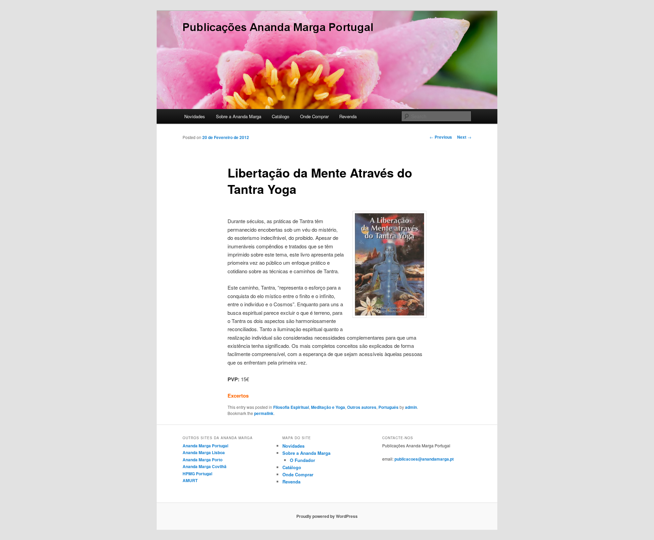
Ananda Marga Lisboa (204, 452)
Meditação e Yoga (328, 407)
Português (388, 407)
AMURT (190, 480)
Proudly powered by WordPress (327, 516)
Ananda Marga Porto (202, 460)
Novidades (194, 116)
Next (464, 137)
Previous (441, 137)
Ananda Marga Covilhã (205, 466)
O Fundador (302, 460)
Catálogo (280, 116)
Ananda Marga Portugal (205, 446)
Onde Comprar (314, 116)
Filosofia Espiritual (291, 407)
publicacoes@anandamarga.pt (424, 459)
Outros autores (361, 407)
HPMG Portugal (197, 473)
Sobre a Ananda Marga (238, 116)
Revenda (348, 116)
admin (411, 407)
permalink (264, 413)
